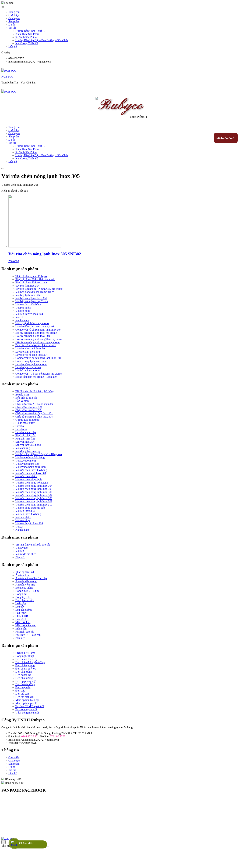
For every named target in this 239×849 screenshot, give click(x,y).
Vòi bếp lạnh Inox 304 (27, 295)
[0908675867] (14, 844)
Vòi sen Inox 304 (25, 510)
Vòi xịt (19, 317)
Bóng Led (21, 593)
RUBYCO (7, 76)
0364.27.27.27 (225, 138)
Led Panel (21, 612)
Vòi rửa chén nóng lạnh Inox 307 (33, 495)
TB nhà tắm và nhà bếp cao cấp (32, 544)
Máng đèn (21, 628)
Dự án (11, 24)
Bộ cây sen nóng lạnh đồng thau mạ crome (39, 339)
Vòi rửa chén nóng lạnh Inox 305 (33, 488)
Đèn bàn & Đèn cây (26, 659)
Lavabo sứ (21, 429)
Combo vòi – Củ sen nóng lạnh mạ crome (38, 373)
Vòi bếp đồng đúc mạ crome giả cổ (34, 291)
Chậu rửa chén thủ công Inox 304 (34, 416)
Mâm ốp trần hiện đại (27, 699)
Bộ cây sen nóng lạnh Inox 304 (32, 335)
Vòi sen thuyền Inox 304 (29, 313)
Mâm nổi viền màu (25, 625)
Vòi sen (19, 550)
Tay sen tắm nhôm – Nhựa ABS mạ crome (38, 288)
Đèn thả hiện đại (24, 696)
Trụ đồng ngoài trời (26, 709)
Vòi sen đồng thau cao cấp (30, 507)
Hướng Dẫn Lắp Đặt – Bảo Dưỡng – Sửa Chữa (41, 40)
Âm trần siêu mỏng (26, 581)
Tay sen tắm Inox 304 (27, 285)
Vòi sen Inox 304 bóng (28, 304)
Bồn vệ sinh (22, 400)
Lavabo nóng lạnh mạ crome (31, 364)
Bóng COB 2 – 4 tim (27, 590)
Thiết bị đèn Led (24, 571)
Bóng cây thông (24, 587)
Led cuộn (20, 603)
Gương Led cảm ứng (27, 419)
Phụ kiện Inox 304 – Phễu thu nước (35, 279)
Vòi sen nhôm (23, 307)
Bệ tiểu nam (22, 394)
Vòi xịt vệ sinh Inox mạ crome (32, 323)
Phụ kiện (20, 557)
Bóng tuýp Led (23, 597)
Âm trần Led (22, 575)
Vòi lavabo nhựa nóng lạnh (30, 466)
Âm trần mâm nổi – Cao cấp (31, 578)
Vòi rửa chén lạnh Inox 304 (30, 473)
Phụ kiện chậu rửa (25, 435)
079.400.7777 (57, 736)
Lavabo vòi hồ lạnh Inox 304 (31, 354)
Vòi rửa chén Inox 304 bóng (31, 470)
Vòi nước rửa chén (25, 553)
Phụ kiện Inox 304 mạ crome (31, 282)
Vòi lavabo (21, 547)
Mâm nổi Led (22, 622)
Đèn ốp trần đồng (25, 684)
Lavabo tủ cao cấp (25, 432)
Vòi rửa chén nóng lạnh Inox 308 (33, 498)
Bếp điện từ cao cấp (26, 397)
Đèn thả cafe (22, 693)
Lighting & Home (25, 652)
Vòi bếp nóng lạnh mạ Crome (31, 301)
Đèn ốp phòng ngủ (25, 681)
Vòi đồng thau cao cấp (27, 451)
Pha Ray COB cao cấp (28, 634)
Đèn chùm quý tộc (25, 668)
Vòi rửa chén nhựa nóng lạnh (31, 482)
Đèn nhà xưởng (24, 677)
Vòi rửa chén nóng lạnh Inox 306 (33, 492)
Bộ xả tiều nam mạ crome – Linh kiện (36, 376)
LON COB (21, 615)
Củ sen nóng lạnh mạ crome (30, 361)
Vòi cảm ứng (22, 448)
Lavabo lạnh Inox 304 (27, 351)
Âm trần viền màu (25, 584)
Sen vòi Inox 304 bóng (28, 444)
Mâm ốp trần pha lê (26, 703)
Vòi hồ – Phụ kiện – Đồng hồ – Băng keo (38, 454)
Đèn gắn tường (23, 671)
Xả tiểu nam (22, 320)
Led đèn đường (23, 609)
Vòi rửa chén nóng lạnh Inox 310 (33, 504)
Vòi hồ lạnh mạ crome (27, 370)
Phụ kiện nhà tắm (25, 438)
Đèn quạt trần (22, 687)
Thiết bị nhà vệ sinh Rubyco (31, 276)
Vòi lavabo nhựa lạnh (27, 463)
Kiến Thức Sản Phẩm (27, 33)
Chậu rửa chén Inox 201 (28, 407)
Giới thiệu (13, 15)
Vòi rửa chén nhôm (26, 476)
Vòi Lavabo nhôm (25, 460)
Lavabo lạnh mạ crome (28, 367)
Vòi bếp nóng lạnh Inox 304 (31, 298)
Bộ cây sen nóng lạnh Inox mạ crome (36, 332)
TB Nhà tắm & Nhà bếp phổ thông (34, 391)
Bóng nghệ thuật (24, 655)
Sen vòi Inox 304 (24, 441)
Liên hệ (12, 46)
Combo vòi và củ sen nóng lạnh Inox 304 (38, 329)
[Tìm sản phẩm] (48, 846)
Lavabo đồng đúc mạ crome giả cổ (34, 326)
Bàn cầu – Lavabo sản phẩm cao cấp (35, 345)
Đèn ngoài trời (23, 674)
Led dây (19, 606)
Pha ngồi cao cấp (24, 631)
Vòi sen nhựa (22, 310)
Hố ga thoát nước (25, 422)
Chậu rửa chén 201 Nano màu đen (34, 403)
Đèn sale (20, 690)
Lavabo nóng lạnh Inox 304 (30, 348)
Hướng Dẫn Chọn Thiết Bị (30, 30)
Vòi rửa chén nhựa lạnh (28, 479)
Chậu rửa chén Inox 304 (28, 410)
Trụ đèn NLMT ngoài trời (29, 706)
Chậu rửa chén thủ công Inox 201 (34, 413)
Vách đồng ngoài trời (27, 712)
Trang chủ (14, 11)
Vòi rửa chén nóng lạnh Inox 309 (33, 501)
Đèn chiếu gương (25, 665)
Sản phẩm (13, 21)
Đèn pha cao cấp (24, 600)
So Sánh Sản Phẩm (26, 37)
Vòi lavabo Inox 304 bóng (30, 457)
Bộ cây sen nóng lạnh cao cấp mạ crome (37, 342)
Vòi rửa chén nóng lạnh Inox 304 (33, 485)
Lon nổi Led (22, 619)
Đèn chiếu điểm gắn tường (30, 662)
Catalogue (14, 18)
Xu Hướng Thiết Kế (26, 43)
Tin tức (12, 27)
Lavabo (19, 425)
